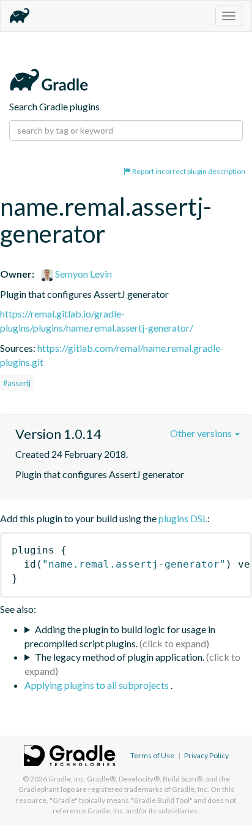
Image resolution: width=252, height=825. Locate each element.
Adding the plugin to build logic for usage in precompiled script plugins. (119, 636)
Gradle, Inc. (67, 778)
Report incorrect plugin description (188, 171)
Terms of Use (152, 755)
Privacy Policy (206, 755)
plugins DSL (182, 518)
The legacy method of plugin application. (119, 657)
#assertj (17, 383)
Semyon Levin (82, 273)
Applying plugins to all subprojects (97, 685)
